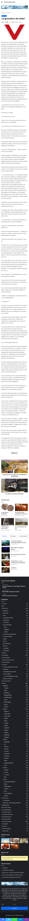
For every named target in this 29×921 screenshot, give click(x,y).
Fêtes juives (5, 608)
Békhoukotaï (7, 786)
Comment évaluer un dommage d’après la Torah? (18, 541)
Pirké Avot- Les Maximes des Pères (12, 802)
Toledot (6, 723)
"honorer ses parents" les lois (10, 667)
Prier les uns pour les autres (18, 554)
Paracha (4, 683)
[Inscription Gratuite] (14, 7)
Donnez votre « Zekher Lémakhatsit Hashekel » (13, 872)
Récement (13, 536)
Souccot (5, 645)
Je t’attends (5, 867)
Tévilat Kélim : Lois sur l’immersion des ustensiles (18, 561)
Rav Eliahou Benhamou (7, 814)
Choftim (6, 770)
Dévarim (5, 767)
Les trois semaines (7, 636)
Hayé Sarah (7, 713)
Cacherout (5, 669)
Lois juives (4, 664)
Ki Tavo (6, 772)
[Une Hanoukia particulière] (7, 521)
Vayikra (5, 779)
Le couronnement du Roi (20, 527)
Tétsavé (6, 758)
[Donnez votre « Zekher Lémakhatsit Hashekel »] (23, 840)
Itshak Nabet (5, 655)
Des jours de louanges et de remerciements (12, 875)
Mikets (6, 718)
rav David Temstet (6, 812)
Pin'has (6, 706)
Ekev (3, 606)
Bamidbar (5, 685)
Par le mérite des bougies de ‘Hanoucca (21, 513)
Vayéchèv (6, 728)
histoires (14, 453)
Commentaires (23, 536)
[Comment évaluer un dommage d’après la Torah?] (6, 543)
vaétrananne (5, 823)
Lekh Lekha (7, 716)
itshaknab (5, 22)
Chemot (6, 749)
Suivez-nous (4, 852)
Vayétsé (6, 732)
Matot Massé (7, 702)
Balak (5, 690)
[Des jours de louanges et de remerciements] (5, 846)
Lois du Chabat (7, 674)
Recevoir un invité (7, 678)
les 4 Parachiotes (7, 624)
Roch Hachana (6, 643)
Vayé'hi (6, 725)
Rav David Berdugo (6, 809)
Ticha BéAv (6, 648)
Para (5, 627)
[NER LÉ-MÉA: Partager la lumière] (6, 550)
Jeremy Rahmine (6, 657)
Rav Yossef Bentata (6, 821)
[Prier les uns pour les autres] (6, 556)
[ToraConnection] (10, 2)
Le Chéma (13, 568)
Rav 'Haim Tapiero (6, 807)
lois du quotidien (6, 662)
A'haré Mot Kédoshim (9, 781)
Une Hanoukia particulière (5, 527)
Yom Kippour (6, 650)
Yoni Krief (4, 826)
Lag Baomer (6, 620)
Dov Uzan (4, 603)
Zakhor (6, 632)
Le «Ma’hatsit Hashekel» (4, 513)
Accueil (4, 12)
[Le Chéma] (6, 570)
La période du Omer (8, 617)
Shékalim (6, 629)
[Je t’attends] (5, 840)
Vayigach (6, 737)
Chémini (6, 788)
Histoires (9, 12)
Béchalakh (7, 742)
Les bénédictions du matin (9, 671)
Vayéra (6, 730)
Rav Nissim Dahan (6, 819)
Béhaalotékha (7, 695)
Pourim (5, 641)
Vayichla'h (6, 735)
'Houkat (6, 688)
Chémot (5, 739)
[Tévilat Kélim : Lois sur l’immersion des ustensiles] (6, 563)
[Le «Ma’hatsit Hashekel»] (7, 507)
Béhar (5, 784)
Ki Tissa (6, 751)
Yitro (5, 765)
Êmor (5, 791)
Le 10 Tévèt (6, 622)
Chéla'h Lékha (8, 697)
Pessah (5, 638)
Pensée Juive (5, 798)
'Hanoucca (5, 610)
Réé (5, 777)
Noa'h (5, 721)
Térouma (6, 756)
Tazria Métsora (8, 793)
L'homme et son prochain (8, 659)
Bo (5, 744)
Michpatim (7, 753)
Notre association (6, 681)
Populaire (4, 536)
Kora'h (6, 699)
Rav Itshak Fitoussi (6, 816)
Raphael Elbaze (5, 805)
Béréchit (5, 709)
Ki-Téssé (6, 774)
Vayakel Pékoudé (8, 763)
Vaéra (5, 760)
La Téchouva (6, 800)
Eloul (4, 615)
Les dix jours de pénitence (9, 634)
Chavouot (5, 613)
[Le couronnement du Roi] (21, 521)
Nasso (6, 704)
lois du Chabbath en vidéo (11, 676)
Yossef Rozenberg (6, 828)
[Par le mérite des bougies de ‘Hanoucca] (21, 507)
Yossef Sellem (5, 830)
